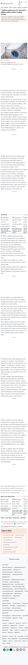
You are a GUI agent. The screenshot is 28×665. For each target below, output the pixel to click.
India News (4, 632)
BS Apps (8, 643)
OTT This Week (5, 581)
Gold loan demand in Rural (7, 593)
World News (21, 627)
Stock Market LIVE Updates (8, 535)
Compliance (4, 640)
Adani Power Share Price (7, 569)
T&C (15, 636)
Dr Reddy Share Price (6, 574)
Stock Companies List (6, 615)
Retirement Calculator (21, 605)
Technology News (13, 627)
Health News (17, 630)
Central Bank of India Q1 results (18, 586)
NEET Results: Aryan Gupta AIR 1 (9, 598)
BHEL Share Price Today (7, 537)
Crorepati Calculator (17, 603)
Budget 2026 (15, 617)
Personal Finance (5, 627)
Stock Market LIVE (6, 579)
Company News (11, 623)
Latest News (4, 623)
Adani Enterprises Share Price (19, 567)
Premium (6, 7)
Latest (10, 7)
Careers (3, 643)
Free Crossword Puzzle (6, 617)
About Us (11, 636)
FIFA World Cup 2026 (19, 584)
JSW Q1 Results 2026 (6, 586)
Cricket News (21, 625)
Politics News (10, 632)
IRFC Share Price (16, 569)
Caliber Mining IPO (18, 537)
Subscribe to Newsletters (16, 615)
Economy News (24, 630)
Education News (5, 630)
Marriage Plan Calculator (19, 610)
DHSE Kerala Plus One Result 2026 (10, 542)
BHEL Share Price (18, 572)
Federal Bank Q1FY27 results (7, 584)
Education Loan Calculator (7, 610)
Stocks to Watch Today (20, 535)
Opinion (11, 630)
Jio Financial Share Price (7, 539)
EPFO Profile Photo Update (7, 588)
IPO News (24, 623)
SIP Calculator (12, 605)
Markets (19, 7)
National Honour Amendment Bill (9, 551)
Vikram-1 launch (16, 595)
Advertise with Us (17, 640)
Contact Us (10, 640)
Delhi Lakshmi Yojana (19, 591)
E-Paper (15, 7)
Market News (18, 623)
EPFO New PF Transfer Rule (19, 588)
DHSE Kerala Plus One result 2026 (18, 579)
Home (2, 7)
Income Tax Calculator (6, 603)
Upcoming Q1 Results (7, 549)
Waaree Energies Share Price (7, 591)
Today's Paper (5, 636)
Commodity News (5, 625)
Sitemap (24, 640)
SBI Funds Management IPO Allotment (10, 547)
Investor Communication (12, 638)
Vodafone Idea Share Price (17, 574)
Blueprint (24, 7)
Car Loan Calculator (6, 608)
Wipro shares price (17, 593)
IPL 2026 (20, 617)
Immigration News (14, 625)
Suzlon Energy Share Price (7, 567)
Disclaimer (4, 638)
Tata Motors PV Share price (7, 572)
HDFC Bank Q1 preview (7, 595)
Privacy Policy (20, 636)
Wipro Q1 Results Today (14, 581)
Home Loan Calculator (16, 608)
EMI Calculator (5, 605)
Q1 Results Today (6, 544)
